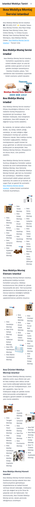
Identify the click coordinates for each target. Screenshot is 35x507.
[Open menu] (31, 3)
